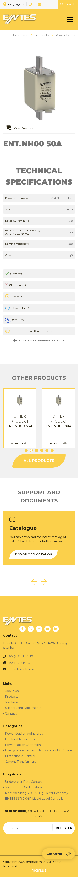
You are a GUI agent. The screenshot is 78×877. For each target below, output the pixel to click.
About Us (12, 691)
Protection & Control (20, 756)
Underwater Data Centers (23, 782)
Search (69, 4)
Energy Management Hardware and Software (38, 750)
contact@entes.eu (20, 669)
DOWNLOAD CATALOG (33, 554)
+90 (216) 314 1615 (19, 663)
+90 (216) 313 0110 (20, 656)
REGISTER (64, 828)
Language (14, 4)
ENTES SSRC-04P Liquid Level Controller (35, 798)
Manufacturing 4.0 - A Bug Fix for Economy (36, 793)
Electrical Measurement (22, 739)
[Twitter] (31, 629)
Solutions (11, 702)
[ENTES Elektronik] (18, 19)
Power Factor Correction (23, 745)
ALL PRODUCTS (39, 460)
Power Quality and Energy (24, 733)
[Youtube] (47, 629)
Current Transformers (20, 762)
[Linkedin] (56, 629)
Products (11, 696)
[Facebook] (22, 629)
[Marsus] (39, 870)
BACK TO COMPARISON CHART (42, 340)
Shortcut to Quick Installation (26, 787)
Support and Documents (23, 708)
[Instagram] (39, 629)
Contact (11, 713)
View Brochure (23, 128)
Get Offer (54, 854)
